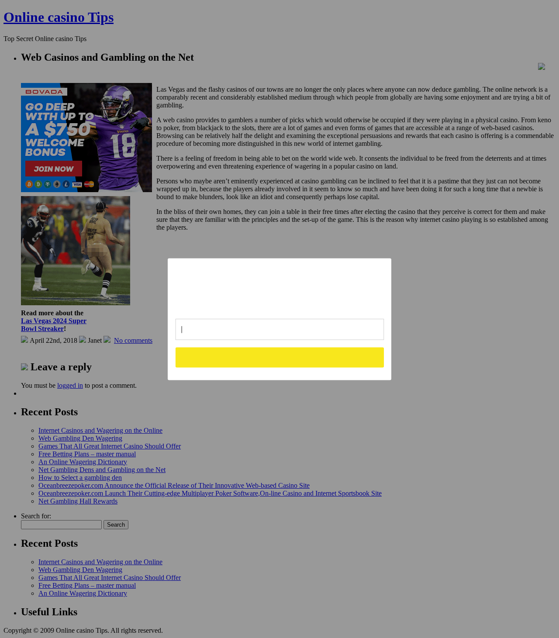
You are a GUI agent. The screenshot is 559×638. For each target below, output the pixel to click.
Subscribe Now (280, 357)
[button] (280, 285)
